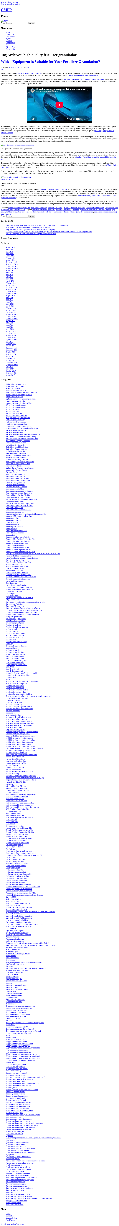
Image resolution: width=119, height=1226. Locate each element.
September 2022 (12, 340)
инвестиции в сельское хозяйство (19, 1008)
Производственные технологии (18, 1085)
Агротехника (11, 956)
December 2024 (11, 287)
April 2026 (10, 254)
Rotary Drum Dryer (13, 901)
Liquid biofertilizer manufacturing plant (20, 736)
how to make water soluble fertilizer (19, 694)
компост (9, 1021)
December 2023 (11, 312)
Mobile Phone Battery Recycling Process (21, 794)
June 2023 (9, 325)
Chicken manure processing (16, 501)
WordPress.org (11, 1220)
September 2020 (12, 365)
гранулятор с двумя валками (17, 989)
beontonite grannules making (16, 424)
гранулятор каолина (13, 987)
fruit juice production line (15, 658)
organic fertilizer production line (17, 843)
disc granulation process (14, 581)
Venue (8, 45)
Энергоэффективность (14, 1205)
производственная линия (15, 1075)
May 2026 (9, 252)
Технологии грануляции (15, 1144)
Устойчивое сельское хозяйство (18, 1167)
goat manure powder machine (16, 665)
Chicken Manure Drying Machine (18, 495)
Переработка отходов (14, 1071)
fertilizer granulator (78, 208)
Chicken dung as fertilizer (15, 489)
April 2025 (10, 279)
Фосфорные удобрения (15, 1171)
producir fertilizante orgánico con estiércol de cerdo (24, 895)
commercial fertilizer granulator (43, 210)
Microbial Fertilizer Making (16, 786)
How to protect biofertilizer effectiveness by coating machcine (28, 696)
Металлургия (11, 1037)
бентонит (9, 966)
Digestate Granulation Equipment (18, 579)
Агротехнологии (12, 958)
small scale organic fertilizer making (19, 918)
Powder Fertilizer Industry (15, 882)
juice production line (13, 715)
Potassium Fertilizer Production (17, 864)
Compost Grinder (12, 522)
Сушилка (9, 1136)
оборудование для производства (18, 1052)
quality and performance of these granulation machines (84, 79)
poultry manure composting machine (19, 874)
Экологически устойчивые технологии (21, 1178)
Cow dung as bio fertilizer (15, 560)
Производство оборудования (17, 1096)
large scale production (14, 727)
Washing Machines (13, 937)
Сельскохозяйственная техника (18, 1121)
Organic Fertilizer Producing (16, 841)
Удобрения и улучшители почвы (18, 1157)
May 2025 (9, 277)
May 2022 (9, 342)
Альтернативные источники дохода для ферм (23, 962)
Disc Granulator (11, 583)
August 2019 (10, 375)
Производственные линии (16, 1081)
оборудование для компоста (17, 1050)
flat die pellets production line (16, 646)
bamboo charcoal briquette (15, 401)
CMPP (6, 10)
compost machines (12, 524)
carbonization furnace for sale (16, 470)
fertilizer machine (12, 631)
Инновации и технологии (16, 1012)
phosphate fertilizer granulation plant (19, 851)
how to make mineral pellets (16, 692)
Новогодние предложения (16, 1039)
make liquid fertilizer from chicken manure (21, 755)
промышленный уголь (14, 1113)
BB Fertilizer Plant (12, 411)
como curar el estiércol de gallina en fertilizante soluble (26, 514)
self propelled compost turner (16, 910)
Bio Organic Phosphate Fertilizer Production (22, 439)
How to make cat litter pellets (16, 684)
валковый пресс (12, 974)
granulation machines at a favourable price (95, 210)
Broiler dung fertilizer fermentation (18, 455)
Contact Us (10, 34)
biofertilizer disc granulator (15, 445)
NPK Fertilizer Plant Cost (15, 815)
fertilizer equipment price (15, 623)
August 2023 (10, 321)
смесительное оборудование (17, 1131)
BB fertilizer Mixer (13, 409)
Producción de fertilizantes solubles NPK (21, 893)
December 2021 (11, 348)
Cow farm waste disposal (15, 568)
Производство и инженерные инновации (22, 1090)
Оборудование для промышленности (20, 1060)
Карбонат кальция (13, 1018)
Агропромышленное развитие (18, 954)
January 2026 (10, 260)
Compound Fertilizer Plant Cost (17, 547)
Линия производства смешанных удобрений (23, 1031)
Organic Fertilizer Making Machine (18, 838)
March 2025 (10, 281)
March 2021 (10, 356)
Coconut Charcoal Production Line (18, 510)
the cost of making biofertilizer (17, 920)
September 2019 (12, 373)
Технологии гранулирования (17, 1142)
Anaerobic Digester (13, 388)
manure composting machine (16, 763)
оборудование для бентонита (17, 1041)
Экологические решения (15, 1182)
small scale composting (14, 914)
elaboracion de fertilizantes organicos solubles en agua (25, 602)
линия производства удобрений (18, 1033)
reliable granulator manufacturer (81, 212)
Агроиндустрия (12, 951)
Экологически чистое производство (20, 1180)
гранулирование (12, 977)
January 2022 (10, 346)
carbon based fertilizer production (18, 464)
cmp (27, 67)
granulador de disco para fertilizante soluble (21, 673)
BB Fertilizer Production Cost (16, 416)
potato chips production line (16, 866)
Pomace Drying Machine (15, 861)
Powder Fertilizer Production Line (18, 884)
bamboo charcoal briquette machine (19, 403)
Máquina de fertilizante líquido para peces (21, 776)
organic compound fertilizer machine (19, 828)
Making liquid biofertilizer (15, 759)
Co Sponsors (10, 43)
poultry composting (13, 868)
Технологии (10, 1140)
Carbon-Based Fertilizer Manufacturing (20, 468)
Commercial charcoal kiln (15, 512)
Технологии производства (16, 1146)
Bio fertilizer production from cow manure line (23, 434)
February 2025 (11, 283)
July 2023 (9, 323)
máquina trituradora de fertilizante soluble (21, 780)
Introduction (10, 713)
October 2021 (11, 352)
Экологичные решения (15, 1190)
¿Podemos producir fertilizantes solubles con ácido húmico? (27, 943)
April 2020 (10, 369)
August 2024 (10, 296)
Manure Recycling (12, 774)
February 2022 (11, 344)
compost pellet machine (14, 527)
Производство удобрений (16, 1100)
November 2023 (12, 314)
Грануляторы (11, 991)
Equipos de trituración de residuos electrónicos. (23, 608)
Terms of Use (10, 49)
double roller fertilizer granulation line (19, 589)
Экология (9, 1192)
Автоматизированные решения (18, 947)
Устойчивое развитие (14, 1165)
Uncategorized (19, 210)
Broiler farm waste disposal (16, 457)
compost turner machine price (16, 531)
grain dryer (10, 667)
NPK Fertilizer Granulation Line (17, 809)
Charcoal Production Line (15, 485)
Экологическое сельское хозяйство (19, 1188)
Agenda (8, 39)
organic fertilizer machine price (17, 834)
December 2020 (11, 363)
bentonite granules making (15, 420)
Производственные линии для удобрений (22, 1083)
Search (3, 23)
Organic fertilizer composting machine (20, 830)
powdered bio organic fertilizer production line (23, 887)
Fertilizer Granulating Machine (59, 208)
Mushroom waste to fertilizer (16, 801)
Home (8, 32)
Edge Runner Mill (12, 600)
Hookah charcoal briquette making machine (22, 681)
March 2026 (10, 256)
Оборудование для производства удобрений (23, 1056)
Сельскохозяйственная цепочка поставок (22, 1125)
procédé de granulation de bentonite (19, 889)
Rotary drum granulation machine (18, 903)
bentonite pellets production (16, 422)
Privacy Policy (11, 47)
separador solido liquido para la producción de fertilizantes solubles (30, 912)
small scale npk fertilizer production (19, 916)
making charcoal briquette (15, 757)
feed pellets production (14, 617)
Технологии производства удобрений (20, 1148)
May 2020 (9, 367)
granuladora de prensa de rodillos (18, 675)
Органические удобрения (16, 1065)
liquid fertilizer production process (18, 744)
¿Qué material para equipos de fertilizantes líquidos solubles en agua (30, 945)
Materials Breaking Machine (16, 782)
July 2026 (9, 250)
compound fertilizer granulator (19, 208)
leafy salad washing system (15, 730)
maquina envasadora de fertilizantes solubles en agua (25, 778)
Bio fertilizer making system (16, 430)
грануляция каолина (14, 995)
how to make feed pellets (15, 688)
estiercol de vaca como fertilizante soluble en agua (24, 610)
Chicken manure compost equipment (19, 491)
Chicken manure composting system (19, 493)
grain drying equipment (14, 671)
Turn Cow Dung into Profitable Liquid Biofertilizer (24, 924)
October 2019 (11, 371)
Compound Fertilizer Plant (15, 545)
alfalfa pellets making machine (17, 384)
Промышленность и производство (19, 1111)
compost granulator (13, 518)
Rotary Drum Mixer (13, 905)
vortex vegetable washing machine (18, 935)
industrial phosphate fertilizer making (19, 709)
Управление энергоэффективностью (20, 1163)
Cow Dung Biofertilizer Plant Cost (18, 562)
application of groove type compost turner (21, 399)
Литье (8, 1035)
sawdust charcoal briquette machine (19, 908)
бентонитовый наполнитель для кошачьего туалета (26, 968)
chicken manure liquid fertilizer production (21, 499)
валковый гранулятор (14, 972)
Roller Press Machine (13, 899)
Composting (10, 535)
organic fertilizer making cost (16, 836)
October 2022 (11, 337)
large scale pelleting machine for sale (35, 212)
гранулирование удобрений (16, 981)
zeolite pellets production (15, 941)
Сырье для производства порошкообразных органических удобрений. (33, 1138)
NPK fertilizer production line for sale (19, 817)
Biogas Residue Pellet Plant (16, 453)
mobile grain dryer (12, 792)
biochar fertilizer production (16, 443)
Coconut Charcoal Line (14, 508)
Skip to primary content (9, 2)
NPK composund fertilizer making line (20, 803)
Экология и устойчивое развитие (19, 1196)
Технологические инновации (17, 1150)
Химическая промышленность (18, 1173)
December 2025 (11, 262)
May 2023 (9, 327)
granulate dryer (11, 677)
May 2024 (9, 302)
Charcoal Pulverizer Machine (16, 487)
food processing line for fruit (16, 652)
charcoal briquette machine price (17, 478)
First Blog (9, 644)
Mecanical (9, 784)
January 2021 (10, 360)
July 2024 (9, 298)
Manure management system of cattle (19, 771)
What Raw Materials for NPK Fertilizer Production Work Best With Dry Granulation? (37, 225)
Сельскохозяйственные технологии (20, 1129)
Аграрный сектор (13, 949)
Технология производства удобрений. (21, 1152)
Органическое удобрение (15, 1067)
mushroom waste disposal (15, 799)
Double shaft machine (14, 591)
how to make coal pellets (15, 686)
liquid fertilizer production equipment (19, 742)
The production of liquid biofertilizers (19, 922)
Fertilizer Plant (11, 640)
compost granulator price (15, 520)
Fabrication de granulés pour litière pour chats (22, 614)
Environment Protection (14, 604)
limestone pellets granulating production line (22, 732)
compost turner (11, 529)
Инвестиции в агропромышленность (20, 1006)
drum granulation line (13, 596)
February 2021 (11, 358)
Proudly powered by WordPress (12, 1224)
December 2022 (11, 333)
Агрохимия (10, 960)
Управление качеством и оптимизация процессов (25, 1161)
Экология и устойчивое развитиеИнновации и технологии (29, 1198)
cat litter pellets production (15, 474)
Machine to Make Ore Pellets (16, 753)
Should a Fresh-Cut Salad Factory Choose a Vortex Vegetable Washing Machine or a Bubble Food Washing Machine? (49, 232)
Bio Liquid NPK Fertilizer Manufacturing (21, 437)
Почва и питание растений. (16, 1073)
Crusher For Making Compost (17, 573)
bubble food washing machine (17, 460)
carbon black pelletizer (14, 466)
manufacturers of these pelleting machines (83, 75)
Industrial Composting (14, 704)
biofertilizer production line (15, 451)
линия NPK (10, 1025)
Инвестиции (11, 1004)
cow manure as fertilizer (14, 570)
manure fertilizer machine (15, 767)
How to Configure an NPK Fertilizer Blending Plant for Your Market (31, 234)
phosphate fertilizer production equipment (21, 853)
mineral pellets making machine (17, 790)
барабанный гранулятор (15, 964)
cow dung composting (14, 564)
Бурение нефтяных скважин (17, 970)
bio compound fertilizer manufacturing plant (22, 428)
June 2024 (9, 300)
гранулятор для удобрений (16, 985)
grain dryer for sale (12, 669)
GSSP (8, 679)
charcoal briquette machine (15, 476)
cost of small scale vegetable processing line (22, 558)
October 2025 (11, 266)
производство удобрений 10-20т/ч (19, 1102)
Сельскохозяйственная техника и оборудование (24, 1123)
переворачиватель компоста (17, 1069)
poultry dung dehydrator (14, 870)
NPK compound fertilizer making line (19, 805)
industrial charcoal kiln (14, 702)
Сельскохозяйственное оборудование (20, 1127)
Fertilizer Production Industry (16, 642)
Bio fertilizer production (14, 432)
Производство (11, 1088)
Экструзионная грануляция (16, 1201)
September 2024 (12, 293)
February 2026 (11, 258)
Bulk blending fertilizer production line (20, 462)
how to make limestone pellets (17, 690)
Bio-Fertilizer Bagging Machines (18, 441)
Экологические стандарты (16, 1184)
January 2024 (10, 310)
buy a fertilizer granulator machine (28, 73)
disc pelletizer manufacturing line (18, 585)
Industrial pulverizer (13, 711)
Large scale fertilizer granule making (19, 721)
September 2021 (12, 354)
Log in (8, 1214)
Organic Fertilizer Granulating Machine (20, 832)
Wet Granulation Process (15, 939)
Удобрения (10, 1155)
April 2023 (10, 329)
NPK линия (10, 824)
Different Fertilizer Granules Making (19, 575)
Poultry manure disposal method (17, 876)
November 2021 (12, 350)
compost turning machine (15, 533)
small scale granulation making (105, 212)
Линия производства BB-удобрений (20, 1029)
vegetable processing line (15, 931)
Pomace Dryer (11, 857)
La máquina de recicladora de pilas (18, 717)
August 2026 (10, 247)
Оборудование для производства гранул (21, 1054)
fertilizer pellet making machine (67, 210)
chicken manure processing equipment (20, 503)
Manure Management (13, 769)
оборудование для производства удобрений (23, 1058)
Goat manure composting (15, 663)
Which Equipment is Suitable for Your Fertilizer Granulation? (50, 61)
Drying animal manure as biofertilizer (19, 598)
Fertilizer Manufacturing (95, 208)
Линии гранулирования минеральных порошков (25, 1023)
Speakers (9, 41)
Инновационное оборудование (18, 1014)
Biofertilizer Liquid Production (17, 447)
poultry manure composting (16, 872)
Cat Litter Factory (12, 472)
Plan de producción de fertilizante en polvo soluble (24, 855)
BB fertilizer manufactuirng (16, 405)
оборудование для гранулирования (19, 1044)
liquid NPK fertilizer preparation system (20, 746)
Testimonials (10, 36)
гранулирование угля (14, 979)
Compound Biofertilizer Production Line (20, 539)
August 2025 (10, 270)
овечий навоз (11, 1062)
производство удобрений (15, 1098)
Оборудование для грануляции (18, 1046)
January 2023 (10, 331)
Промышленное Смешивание (17, 1108)
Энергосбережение (13, 1203)
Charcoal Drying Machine (15, 483)
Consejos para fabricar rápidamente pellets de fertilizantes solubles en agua (33, 554)
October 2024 (11, 291)
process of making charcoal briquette (19, 891)
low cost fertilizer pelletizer (59, 212)
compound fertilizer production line (18, 550)
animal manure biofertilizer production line (21, 393)
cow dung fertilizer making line (17, 566)
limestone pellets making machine (18, 734)
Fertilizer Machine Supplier (16, 633)
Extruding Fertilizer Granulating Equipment (22, 612)
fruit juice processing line (15, 656)
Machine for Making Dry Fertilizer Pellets (21, 751)
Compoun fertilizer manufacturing (18, 537)
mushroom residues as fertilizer (17, 797)
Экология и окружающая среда (18, 1194)
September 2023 (12, 319)
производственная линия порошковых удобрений (25, 1077)
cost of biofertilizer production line (18, 556)
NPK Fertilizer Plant (13, 813)
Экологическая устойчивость (17, 1175)
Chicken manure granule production (19, 497)
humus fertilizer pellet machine (17, 698)
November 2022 (12, 335)
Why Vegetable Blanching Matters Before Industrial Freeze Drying (30, 230)
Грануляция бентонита (14, 993)
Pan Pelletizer (11, 849)
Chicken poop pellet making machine (19, 506)
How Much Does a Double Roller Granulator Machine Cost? (28, 227)
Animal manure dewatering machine (19, 395)
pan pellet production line (15, 847)
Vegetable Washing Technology (17, 933)
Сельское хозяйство (13, 1117)
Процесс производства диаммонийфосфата (23, 1115)
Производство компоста (15, 1092)
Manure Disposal (12, 765)
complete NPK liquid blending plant (19, 516)
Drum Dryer (10, 594)
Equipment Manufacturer (15, 606)
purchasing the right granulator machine (52, 189)
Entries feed (10, 1216)
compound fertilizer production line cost (20, 552)
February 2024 (11, 308)
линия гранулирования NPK (17, 1027)
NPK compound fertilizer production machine (22, 807)
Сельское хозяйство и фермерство (19, 1119)
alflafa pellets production (15, 386)
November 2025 (12, 264)
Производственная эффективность (19, 1079)
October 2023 (11, 316)
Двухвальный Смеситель (15, 1000)
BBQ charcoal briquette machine (18, 418)
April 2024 (10, 304)
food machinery (11, 648)
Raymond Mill (11, 897)
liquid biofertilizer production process (19, 738)
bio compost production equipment (18, 426)
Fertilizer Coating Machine (15, 621)
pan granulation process (14, 845)
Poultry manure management (16, 878)
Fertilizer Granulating (39, 208)
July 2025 (9, 273)
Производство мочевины (15, 1094)
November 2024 (12, 289)
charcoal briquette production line (18, 480)
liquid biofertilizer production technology (21, 740)
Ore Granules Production (15, 826)
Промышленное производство (18, 1106)
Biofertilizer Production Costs (16, 449)
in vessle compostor (13, 700)
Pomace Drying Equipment (16, 859)
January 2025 (10, 285)
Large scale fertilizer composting (17, 719)
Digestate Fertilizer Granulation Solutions (21, 577)
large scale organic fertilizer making (19, 725)
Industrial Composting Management (19, 707)
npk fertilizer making (13, 811)
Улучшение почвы (13, 1159)
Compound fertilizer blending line (18, 541)
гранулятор (10, 983)
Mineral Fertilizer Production (16, 788)
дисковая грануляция (14, 1002)
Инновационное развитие (16, 1016)
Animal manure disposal (14, 397)
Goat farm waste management (16, 660)
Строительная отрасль (14, 1134)
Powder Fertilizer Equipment (16, 880)
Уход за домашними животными (18, 1169)
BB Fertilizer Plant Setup (15, 413)
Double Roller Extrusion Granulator (19, 587)
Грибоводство (11, 998)
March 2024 (10, 306)
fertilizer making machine (15, 635)
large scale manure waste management (20, 723)
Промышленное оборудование (18, 1104)
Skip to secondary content (10, 4)
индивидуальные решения (16, 1010)
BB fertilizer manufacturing (16, 407)
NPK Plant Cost (11, 820)
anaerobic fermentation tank (16, 390)
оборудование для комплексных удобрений (23, 1048)
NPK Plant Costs (12, 822)
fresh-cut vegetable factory (15, 654)
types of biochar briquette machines (18, 926)
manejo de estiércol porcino (16, 761)
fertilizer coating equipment (16, 619)
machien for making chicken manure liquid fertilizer (24, 748)
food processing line (13, 650)
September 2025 (12, 268)
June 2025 (9, 275)
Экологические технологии (16, 1186)
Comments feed (11, 1218)
